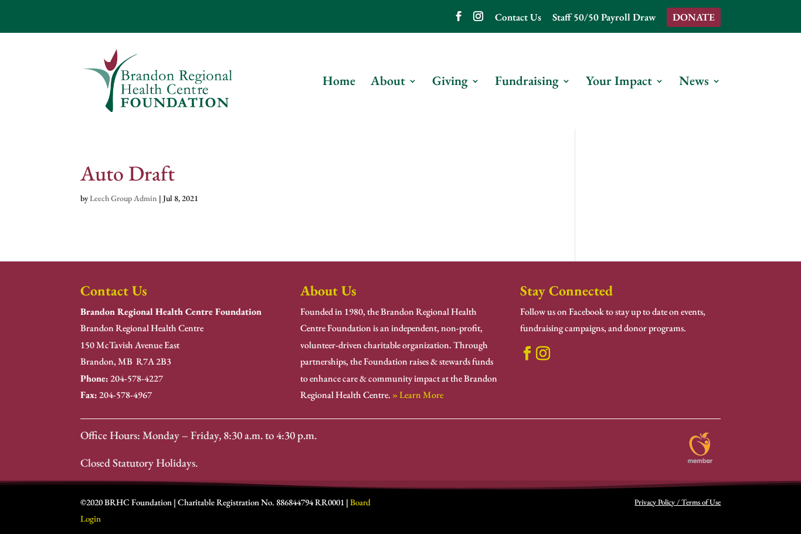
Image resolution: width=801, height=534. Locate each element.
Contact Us (518, 17)
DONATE (694, 17)
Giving (450, 83)
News (694, 83)
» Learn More (417, 395)
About (388, 83)
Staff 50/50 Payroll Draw (604, 17)
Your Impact (619, 83)
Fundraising (527, 83)
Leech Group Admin (123, 198)
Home (339, 83)
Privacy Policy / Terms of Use (677, 502)
